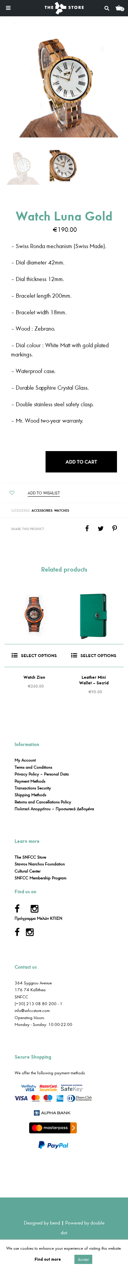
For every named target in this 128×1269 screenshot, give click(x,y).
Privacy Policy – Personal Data (42, 774)
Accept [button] (83, 1259)
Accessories (42, 511)
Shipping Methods (30, 794)
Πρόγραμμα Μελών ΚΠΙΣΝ (38, 918)
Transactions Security (33, 788)
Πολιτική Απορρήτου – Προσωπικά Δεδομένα (54, 808)
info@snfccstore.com (32, 1010)
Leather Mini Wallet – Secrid (94, 680)
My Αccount (25, 760)
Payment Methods (30, 781)
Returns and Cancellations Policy (43, 802)
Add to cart (81, 462)
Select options (39, 655)
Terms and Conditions (33, 767)
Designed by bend (42, 1223)
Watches (61, 511)
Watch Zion (34, 677)
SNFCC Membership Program (40, 878)
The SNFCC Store (30, 857)
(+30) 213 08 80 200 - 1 (39, 1003)
